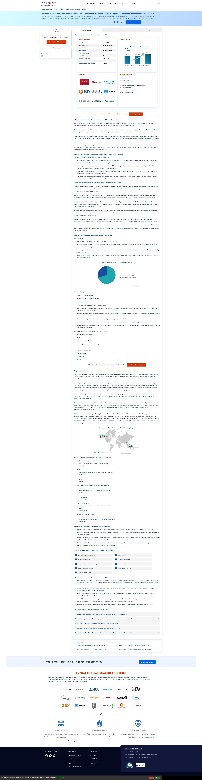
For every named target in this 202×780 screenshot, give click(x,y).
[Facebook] (46, 756)
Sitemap (93, 763)
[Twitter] (50, 756)
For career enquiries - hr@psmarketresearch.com (139, 757)
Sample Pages (147, 30)
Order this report (133, 22)
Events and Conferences (74, 766)
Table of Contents (117, 30)
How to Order (94, 755)
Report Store (90, 3)
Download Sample (57, 42)
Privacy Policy (94, 758)
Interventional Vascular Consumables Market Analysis (135, 649)
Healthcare (57, 9)
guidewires (148, 138)
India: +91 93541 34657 (132, 752)
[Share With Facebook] (114, 22)
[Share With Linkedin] (120, 22)
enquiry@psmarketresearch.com (51, 56)
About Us (124, 3)
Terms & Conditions (96, 761)
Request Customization (148, 662)
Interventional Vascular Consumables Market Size (90, 645)
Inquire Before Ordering (150, 22)
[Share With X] (117, 22)
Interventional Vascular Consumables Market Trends (91, 649)
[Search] (159, 3)
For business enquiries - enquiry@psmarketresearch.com (141, 754)
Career (70, 758)
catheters (141, 138)
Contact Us (133, 3)
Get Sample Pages (135, 114)
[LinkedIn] (54, 756)
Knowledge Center (112, 3)
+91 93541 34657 (47, 53)
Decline (151, 777)
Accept (157, 777)
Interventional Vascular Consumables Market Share (134, 645)
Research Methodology (74, 755)
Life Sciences (49, 9)
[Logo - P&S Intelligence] (49, 4)
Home (43, 9)
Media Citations (72, 761)
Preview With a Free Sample (137, 365)
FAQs (69, 763)
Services (101, 3)
